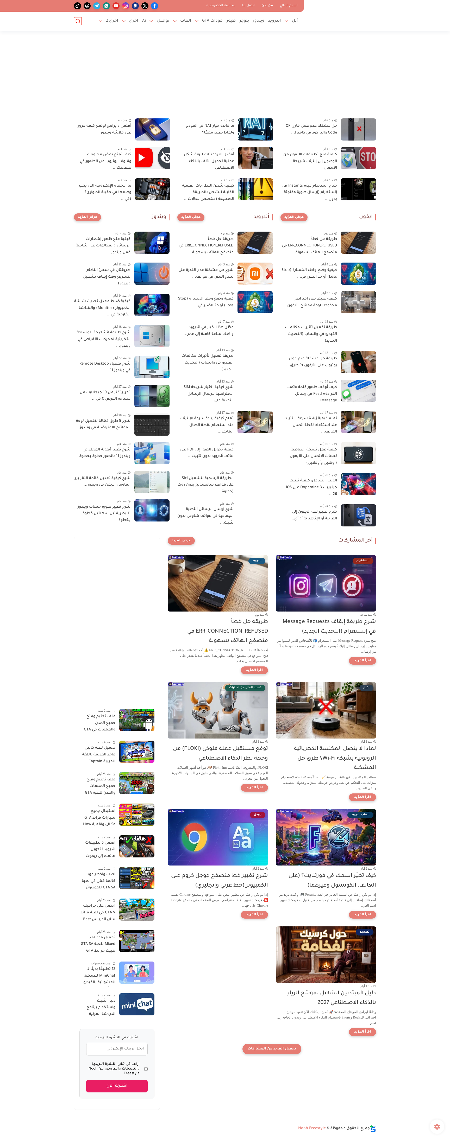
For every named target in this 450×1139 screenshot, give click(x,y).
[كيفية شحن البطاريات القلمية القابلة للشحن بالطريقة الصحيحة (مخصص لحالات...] (255, 189)
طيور (231, 21)
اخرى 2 (112, 21)
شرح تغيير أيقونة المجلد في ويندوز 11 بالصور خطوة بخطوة (104, 453)
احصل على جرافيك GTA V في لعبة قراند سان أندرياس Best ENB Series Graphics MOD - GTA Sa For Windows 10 (97, 914)
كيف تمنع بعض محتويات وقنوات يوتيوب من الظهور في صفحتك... (105, 161)
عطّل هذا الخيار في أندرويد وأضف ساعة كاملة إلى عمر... (209, 331)
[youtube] (116, 5)
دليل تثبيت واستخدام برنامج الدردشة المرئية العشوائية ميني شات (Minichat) (100, 1008)
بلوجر (244, 21)
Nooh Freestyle (312, 1129)
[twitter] (144, 5)
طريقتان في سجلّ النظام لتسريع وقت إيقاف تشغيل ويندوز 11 (106, 277)
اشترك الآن (117, 1086)
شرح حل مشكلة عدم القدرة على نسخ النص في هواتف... (206, 273)
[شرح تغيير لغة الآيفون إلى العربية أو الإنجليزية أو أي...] (358, 515)
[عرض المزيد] (294, 217)
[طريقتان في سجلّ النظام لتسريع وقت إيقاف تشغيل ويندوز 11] (152, 274)
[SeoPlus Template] (373, 1128)
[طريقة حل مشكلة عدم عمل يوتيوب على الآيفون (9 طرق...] (358, 362)
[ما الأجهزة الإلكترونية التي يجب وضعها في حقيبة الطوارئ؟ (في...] (152, 189)
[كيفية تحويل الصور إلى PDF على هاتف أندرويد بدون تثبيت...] (255, 453)
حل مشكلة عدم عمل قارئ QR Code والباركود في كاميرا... (311, 129)
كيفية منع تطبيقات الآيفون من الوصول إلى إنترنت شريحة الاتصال (310, 161)
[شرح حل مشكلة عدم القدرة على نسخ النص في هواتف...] (255, 274)
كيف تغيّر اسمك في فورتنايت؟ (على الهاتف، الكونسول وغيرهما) (332, 881)
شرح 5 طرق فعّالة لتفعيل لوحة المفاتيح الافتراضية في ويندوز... (103, 424)
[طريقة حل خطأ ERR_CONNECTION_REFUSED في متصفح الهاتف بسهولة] (358, 243)
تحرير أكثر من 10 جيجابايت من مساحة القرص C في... (105, 396)
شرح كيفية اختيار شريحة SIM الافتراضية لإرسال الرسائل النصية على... (209, 394)
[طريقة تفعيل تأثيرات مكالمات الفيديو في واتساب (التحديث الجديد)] (358, 331)
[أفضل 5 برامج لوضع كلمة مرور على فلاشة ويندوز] (152, 129)
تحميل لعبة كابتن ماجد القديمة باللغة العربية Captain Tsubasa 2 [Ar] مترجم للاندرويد (98, 756)
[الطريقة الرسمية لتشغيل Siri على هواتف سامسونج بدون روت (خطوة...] (255, 482)
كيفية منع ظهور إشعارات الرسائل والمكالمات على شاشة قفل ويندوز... (103, 246)
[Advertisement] (225, 78)
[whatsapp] (106, 5)
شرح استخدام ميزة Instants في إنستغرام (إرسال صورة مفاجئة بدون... (309, 192)
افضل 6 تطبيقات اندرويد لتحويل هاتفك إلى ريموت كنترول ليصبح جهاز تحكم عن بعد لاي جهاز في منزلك (98, 850)
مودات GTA (212, 21)
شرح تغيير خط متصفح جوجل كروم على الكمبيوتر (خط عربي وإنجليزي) (219, 881)
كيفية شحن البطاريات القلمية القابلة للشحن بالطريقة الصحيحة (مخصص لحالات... (208, 192)
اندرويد (274, 21)
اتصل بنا (248, 6)
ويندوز (258, 21)
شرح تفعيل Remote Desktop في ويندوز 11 (104, 367)
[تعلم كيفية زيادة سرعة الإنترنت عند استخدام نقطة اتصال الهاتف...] (358, 422)
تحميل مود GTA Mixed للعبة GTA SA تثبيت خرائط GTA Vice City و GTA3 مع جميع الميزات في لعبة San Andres (97, 945)
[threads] (87, 5)
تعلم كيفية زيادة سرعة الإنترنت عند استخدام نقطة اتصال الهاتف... (310, 425)
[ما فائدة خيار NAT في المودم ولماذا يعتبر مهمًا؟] (255, 129)
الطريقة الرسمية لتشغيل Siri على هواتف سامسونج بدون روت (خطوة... (206, 485)
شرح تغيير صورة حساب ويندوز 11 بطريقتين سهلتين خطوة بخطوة (104, 514)
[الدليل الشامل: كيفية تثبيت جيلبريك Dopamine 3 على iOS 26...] (358, 484)
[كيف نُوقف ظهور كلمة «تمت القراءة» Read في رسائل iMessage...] (358, 391)
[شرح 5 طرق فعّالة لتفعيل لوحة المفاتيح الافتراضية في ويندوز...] (152, 424)
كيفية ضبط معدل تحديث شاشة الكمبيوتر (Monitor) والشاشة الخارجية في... (102, 308)
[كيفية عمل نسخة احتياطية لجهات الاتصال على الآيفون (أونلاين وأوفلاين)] (358, 453)
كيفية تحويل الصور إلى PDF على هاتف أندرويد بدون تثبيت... (207, 453)
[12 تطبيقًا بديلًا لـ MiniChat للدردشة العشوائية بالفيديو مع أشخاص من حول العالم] (136, 973)
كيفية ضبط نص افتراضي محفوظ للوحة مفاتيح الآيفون (312, 302)
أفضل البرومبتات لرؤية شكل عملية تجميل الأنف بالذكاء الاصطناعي (209, 161)
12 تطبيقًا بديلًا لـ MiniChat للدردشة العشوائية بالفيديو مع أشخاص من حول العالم (97, 977)
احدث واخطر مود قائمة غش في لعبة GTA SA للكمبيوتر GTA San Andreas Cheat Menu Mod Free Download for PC (98, 882)
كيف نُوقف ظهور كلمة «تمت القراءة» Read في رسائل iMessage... (312, 394)
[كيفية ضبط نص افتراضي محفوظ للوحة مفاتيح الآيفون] (358, 302)
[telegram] (96, 5)
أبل (295, 21)
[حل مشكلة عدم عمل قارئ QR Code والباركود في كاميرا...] (358, 129)
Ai (144, 21)
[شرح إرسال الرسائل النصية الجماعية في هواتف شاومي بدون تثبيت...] (255, 513)
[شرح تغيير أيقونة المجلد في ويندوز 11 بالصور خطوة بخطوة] (152, 453)
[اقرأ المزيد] (362, 661)
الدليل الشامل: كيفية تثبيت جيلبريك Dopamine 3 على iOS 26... (311, 487)
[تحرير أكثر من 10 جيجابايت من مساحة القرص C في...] (152, 396)
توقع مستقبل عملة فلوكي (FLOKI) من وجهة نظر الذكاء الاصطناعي (220, 754)
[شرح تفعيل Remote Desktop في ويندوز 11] (152, 367)
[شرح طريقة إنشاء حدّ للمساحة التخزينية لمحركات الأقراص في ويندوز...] (152, 336)
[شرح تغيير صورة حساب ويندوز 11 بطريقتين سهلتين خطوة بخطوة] (152, 510)
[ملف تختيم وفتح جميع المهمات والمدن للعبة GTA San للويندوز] (136, 783)
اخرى (133, 21)
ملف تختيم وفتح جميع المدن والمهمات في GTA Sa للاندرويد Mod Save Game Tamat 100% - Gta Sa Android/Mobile (99, 724)
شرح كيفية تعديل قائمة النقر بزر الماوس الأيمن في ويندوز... (102, 481)
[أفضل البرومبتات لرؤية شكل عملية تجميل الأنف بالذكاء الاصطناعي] (255, 158)
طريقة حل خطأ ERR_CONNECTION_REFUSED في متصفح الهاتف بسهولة (309, 246)
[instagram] (125, 5)
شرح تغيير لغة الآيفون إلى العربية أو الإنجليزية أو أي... (313, 515)
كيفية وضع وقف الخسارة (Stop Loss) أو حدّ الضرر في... (309, 273)
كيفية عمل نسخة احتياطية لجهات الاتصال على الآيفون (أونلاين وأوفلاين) (313, 456)
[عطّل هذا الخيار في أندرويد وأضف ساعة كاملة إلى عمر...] (255, 331)
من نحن (267, 6)
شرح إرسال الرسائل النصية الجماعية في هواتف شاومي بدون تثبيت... (205, 516)
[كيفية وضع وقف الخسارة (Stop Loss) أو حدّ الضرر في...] (358, 274)
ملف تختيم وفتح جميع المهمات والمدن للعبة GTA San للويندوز (100, 787)
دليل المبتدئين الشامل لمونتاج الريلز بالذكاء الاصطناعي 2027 (331, 998)
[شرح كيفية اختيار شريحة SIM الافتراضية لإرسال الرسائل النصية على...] (255, 391)
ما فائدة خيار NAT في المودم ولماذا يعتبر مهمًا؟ (210, 129)
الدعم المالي (289, 6)
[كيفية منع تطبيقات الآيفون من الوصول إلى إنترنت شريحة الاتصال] (358, 158)
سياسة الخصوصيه (221, 6)
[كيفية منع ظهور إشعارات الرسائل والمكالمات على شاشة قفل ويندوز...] (152, 243)
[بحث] (78, 21)
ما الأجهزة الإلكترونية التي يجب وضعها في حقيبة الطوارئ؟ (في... (105, 192)
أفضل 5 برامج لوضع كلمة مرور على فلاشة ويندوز (104, 129)
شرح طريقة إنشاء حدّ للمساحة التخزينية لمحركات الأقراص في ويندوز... (103, 339)
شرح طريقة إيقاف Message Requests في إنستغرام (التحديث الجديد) (329, 627)
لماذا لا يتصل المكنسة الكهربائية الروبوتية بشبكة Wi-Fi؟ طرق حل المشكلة (335, 758)
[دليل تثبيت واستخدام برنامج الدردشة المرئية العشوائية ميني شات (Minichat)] (136, 1004)
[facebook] (154, 5)
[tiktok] (77, 5)
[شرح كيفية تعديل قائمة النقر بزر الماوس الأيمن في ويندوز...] (152, 482)
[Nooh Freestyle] (341, 15)
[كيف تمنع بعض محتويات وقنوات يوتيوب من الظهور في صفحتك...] (152, 158)
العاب (185, 21)
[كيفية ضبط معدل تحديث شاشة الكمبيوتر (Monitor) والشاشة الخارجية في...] (152, 305)
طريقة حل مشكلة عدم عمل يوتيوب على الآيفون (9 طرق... (311, 362)
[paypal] (135, 5)
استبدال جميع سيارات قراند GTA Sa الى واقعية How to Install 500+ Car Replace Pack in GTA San (97, 819)
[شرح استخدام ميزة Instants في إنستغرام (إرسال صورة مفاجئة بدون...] (358, 189)
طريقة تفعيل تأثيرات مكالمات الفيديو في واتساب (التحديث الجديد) (311, 334)
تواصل (163, 21)
